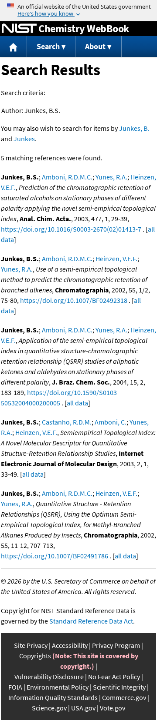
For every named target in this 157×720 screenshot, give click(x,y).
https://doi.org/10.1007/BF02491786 (54, 555)
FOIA (15, 687)
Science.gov (49, 707)
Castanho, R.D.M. (67, 422)
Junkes (24, 138)
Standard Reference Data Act (91, 621)
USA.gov (83, 707)
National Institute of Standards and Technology (19, 28)
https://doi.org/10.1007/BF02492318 (73, 300)
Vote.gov (112, 707)
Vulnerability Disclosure (49, 676)
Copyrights (35, 655)
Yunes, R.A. (111, 177)
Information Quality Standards (53, 697)
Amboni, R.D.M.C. (67, 177)
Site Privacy (31, 645)
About (95, 46)
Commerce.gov (124, 697)
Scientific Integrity (119, 687)
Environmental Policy (58, 687)
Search (48, 46)
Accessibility (70, 645)
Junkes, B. (134, 128)
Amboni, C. (110, 422)
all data (77, 402)
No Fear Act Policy (114, 676)
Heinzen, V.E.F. (116, 258)
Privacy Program (116, 645)
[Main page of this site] (13, 46)
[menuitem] (13, 46)
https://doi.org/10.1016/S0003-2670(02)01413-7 (71, 229)
